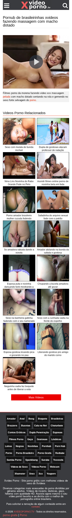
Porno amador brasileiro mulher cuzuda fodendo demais (19, 218)
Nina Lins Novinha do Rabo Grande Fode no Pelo (19, 183)
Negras (20, 446)
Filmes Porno (16, 439)
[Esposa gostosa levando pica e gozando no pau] (19, 336)
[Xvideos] (36, 4)
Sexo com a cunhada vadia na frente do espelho (53, 319)
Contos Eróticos (17, 432)
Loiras (8, 446)
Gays (30, 439)
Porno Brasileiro (25, 453)
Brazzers (12, 425)
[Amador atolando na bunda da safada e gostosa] (53, 234)
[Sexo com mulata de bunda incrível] (19, 131)
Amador (11, 418)
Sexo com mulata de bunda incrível (19, 149)
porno (33, 100)
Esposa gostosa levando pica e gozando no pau (19, 354)
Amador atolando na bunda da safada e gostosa (53, 251)
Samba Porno (14, 460)
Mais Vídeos (36, 397)
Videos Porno (38, 466)
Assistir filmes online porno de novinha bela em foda (53, 183)
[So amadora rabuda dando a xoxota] (19, 234)
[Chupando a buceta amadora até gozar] (53, 268)
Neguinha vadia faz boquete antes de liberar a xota (19, 388)
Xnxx (32, 473)
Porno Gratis (44, 453)
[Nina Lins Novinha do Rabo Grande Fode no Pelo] (19, 165)
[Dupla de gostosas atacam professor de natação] (53, 131)
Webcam (55, 466)
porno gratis (10, 515)
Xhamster (20, 473)
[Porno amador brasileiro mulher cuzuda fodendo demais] (19, 199)
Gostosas (42, 439)
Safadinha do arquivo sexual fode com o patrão (53, 217)
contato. (36, 506)
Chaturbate (57, 425)
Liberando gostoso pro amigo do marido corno (53, 354)
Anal (22, 418)
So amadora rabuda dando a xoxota (19, 251)
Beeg (31, 418)
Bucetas (25, 425)
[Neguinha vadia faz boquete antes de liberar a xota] (19, 370)
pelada (6, 96)
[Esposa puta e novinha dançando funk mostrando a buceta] (19, 268)
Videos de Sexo (19, 466)
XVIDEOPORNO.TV (24, 511)
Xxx (41, 473)
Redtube (60, 453)
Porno (9, 453)
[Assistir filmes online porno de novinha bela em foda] (53, 165)
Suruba (45, 460)
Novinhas (33, 446)
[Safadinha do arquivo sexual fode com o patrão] (53, 199)
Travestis (58, 460)
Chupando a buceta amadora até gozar (53, 285)
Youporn (51, 473)
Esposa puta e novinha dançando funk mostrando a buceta (19, 286)
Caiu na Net (40, 425)
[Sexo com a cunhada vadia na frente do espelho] (53, 302)
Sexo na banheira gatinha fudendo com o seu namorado (19, 319)
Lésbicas (56, 439)
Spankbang (31, 460)
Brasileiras (57, 418)
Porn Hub (60, 446)
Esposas (57, 432)
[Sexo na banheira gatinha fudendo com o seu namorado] (19, 302)
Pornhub (46, 446)
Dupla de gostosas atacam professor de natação (53, 149)
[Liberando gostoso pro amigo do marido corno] (53, 336)
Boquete (42, 418)
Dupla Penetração (39, 432)
